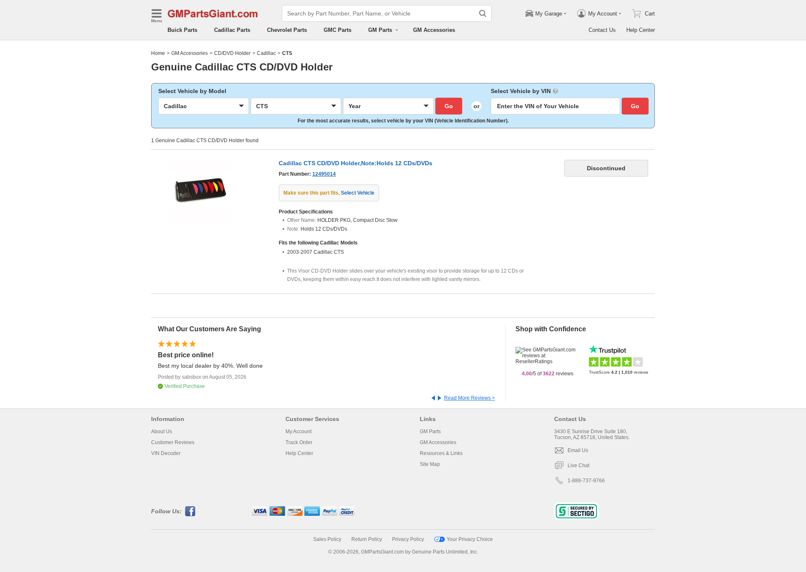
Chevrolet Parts (287, 30)
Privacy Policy (408, 539)
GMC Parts (337, 30)
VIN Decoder (166, 453)
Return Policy (366, 539)
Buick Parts (182, 30)
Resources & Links (441, 453)
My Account (298, 431)
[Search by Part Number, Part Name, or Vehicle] (483, 13)
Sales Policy (327, 539)
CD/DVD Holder (232, 53)
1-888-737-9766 (586, 481)
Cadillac (266, 53)
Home (158, 53)
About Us (161, 431)
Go (449, 106)
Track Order (298, 442)
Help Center (640, 30)
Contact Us (602, 30)
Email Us (578, 450)
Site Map (430, 464)
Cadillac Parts (232, 30)
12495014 (324, 174)
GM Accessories (434, 30)
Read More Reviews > (469, 398)
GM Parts (430, 431)
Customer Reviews (172, 442)
